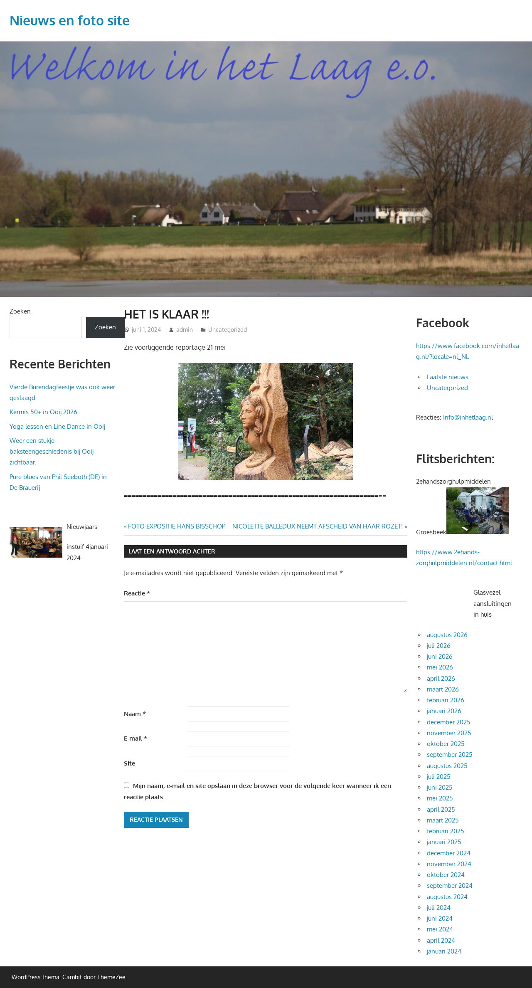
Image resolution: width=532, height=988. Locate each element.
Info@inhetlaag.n (467, 417)
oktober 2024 (446, 875)
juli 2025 (439, 777)
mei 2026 (440, 667)
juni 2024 (440, 918)
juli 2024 (439, 907)
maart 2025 (443, 820)
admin (184, 329)
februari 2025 (445, 831)
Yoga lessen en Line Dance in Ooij (57, 426)
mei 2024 (440, 929)
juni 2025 (440, 787)
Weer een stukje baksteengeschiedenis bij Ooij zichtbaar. (52, 452)
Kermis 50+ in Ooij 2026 (43, 412)
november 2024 (449, 864)
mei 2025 (440, 798)
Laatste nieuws (447, 377)
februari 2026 (445, 700)
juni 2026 (440, 656)
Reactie (137, 593)
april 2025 (441, 809)
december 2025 (448, 722)
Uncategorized (227, 329)
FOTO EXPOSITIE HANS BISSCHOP (176, 526)
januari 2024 (444, 951)
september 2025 (450, 754)
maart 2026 (443, 689)
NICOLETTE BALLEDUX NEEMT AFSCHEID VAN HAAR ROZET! (317, 526)
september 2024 (450, 885)
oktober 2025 (446, 744)
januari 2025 (444, 842)
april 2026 (441, 678)
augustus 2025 (447, 766)
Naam (135, 714)
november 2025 (449, 733)
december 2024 (448, 853)
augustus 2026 (447, 635)
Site (129, 763)
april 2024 (441, 940)
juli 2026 (439, 646)
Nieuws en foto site (70, 20)
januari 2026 (444, 711)
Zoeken (20, 311)
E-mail (135, 738)
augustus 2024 (447, 897)
